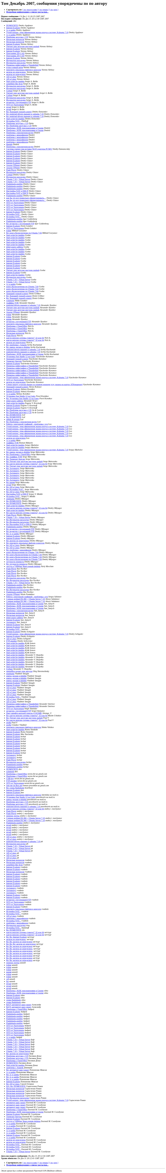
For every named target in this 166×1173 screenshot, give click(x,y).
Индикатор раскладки (16, 60)
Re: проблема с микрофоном (18, 550)
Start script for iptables (15, 81)
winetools (10, 300)
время (8, 319)
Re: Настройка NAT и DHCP (19, 524)
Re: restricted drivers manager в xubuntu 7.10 (25, 114)
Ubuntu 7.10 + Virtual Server (18, 179)
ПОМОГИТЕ (12, 25)
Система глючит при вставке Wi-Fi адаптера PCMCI (29, 149)
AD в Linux (11, 77)
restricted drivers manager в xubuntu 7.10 (23, 305)
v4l (7, 979)
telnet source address (14, 247)
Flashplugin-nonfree (14, 184)
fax (7, 981)
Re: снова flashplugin (15, 788)
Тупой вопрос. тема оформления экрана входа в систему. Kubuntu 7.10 (37, 32)
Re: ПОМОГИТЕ (13, 415)
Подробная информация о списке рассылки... (27, 12)
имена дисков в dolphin (16, 676)
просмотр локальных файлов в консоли (23, 70)
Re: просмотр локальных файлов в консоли (25, 543)
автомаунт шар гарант (16, 1103)
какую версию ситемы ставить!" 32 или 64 (25, 338)
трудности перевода (15, 562)
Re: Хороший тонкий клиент (19, 112)
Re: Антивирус (13, 468)
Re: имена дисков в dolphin (18, 347)
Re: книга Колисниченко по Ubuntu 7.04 (24, 233)
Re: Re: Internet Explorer (16, 937)
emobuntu (10, 499)
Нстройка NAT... (13, 121)
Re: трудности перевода (16, 564)
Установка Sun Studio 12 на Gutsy (21, 356)
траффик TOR (12, 303)
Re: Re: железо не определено (19, 942)
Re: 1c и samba (12, 534)
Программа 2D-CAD (15, 53)
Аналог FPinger (13, 165)
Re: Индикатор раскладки (17, 520)
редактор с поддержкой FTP (18, 102)
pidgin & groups (13, 419)
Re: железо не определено (17, 541)
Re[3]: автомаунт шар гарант (18, 1007)
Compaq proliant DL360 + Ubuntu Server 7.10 (25, 599)
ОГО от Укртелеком (15, 105)
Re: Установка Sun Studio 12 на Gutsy (22, 398)
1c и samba (11, 30)
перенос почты (12, 816)
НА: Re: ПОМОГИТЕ (16, 1086)
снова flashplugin (13, 1000)
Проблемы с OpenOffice (16, 326)
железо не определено (16, 72)
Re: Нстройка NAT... (15, 489)
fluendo (9, 144)
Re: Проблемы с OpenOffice (18, 454)
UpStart (9, 91)
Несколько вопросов (15, 39)
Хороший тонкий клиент (17, 293)
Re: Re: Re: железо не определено (21, 944)
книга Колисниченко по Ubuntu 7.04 (22, 286)
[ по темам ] (44, 10)
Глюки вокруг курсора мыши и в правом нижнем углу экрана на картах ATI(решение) (44, 384)
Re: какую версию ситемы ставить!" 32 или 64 (26, 464)
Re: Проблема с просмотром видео (21, 422)
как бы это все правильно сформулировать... (26, 198)
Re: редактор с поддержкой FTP (20, 224)
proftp (8, 722)
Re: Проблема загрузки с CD (19, 126)
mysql (8, 107)
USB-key (10, 778)
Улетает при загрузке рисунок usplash (22, 46)
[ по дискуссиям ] (30, 10)
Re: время (10, 482)
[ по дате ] (53, 10)
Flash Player (11, 170)
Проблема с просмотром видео (19, 133)
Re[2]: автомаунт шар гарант (18, 1005)
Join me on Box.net (14, 785)
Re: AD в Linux (13, 487)
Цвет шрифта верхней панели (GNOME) (24, 713)
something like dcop (14, 84)
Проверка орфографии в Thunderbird (22, 65)
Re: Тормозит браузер (15, 459)
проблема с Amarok (14, 1068)
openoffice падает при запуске (19, 671)
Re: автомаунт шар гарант (17, 1070)
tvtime (8, 231)
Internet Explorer (13, 28)
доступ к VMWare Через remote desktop (23, 566)
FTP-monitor (11, 641)
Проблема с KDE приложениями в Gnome (25, 128)
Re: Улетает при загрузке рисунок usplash (24, 461)
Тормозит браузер (14, 361)
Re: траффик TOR (14, 457)
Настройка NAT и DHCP (17, 191)
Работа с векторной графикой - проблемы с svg (27, 424)
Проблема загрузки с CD (17, 37)
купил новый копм (14, 67)
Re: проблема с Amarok (16, 345)
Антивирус (11, 622)
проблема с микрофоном (17, 135)
